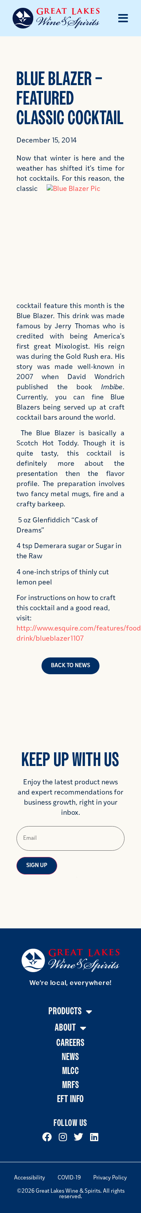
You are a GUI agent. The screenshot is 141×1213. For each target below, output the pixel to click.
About (65, 1028)
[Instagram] (62, 1137)
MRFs (70, 1085)
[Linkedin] (94, 1137)
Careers (70, 1043)
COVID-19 (69, 1178)
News (70, 1057)
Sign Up (36, 866)
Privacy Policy (110, 1178)
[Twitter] (78, 1137)
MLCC (70, 1071)
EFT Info (70, 1099)
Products (65, 1011)
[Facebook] (47, 1137)
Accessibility (29, 1178)
